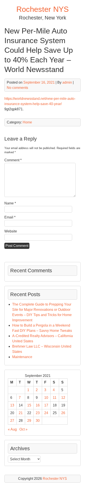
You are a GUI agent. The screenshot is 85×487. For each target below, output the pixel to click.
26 (63, 413)
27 (12, 420)
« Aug (12, 429)
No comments (17, 88)
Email (9, 217)
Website (10, 231)
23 (38, 413)
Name (10, 203)
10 (46, 397)
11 (54, 397)
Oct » (23, 429)
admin (67, 82)
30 (38, 420)
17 (46, 405)
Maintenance (22, 357)
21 (21, 413)
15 (29, 405)
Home (27, 122)
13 (12, 405)
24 (46, 413)
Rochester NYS (42, 9)
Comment (13, 160)
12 (63, 397)
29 (29, 420)
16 (38, 405)
